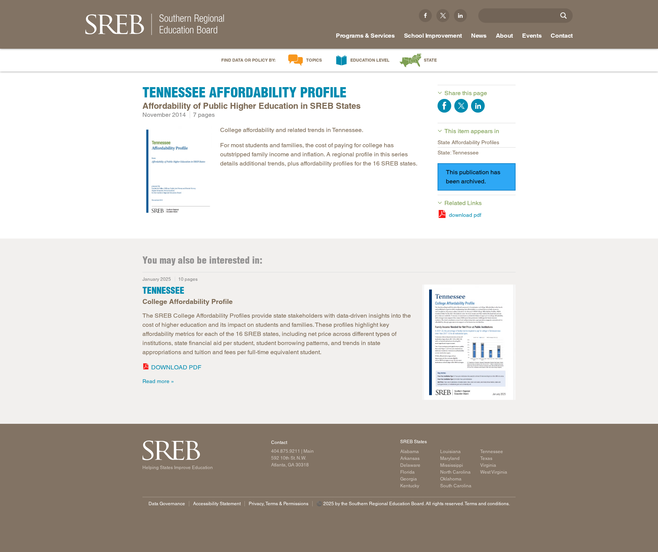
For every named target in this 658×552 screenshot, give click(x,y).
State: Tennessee (458, 153)
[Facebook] (425, 15)
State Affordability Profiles (468, 142)
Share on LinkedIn (478, 106)
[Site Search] (563, 15)
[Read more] (177, 172)
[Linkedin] (460, 15)
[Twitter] (442, 15)
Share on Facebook (444, 106)
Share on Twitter (461, 106)
